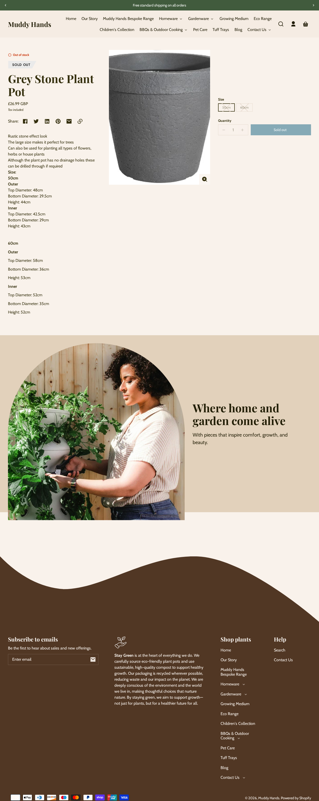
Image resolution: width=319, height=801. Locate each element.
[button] (280, 23)
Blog (224, 767)
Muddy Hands (268, 798)
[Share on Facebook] (25, 121)
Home (226, 650)
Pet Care (228, 748)
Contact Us (283, 659)
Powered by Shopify (296, 798)
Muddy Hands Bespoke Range (234, 671)
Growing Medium (235, 703)
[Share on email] (69, 121)
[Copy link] (80, 121)
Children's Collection (238, 723)
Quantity (224, 121)
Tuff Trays (229, 757)
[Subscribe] (92, 659)
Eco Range (230, 713)
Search (279, 650)
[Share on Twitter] (36, 121)
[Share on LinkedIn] (47, 121)
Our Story (229, 659)
